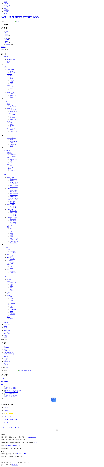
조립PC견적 (7, 324)
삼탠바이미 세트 (11, 138)
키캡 (11, 231)
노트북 (5, 67)
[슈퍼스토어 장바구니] (10, 393)
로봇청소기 (13, 154)
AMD (11, 263)
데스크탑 (9, 279)
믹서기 (11, 162)
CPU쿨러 (12, 271)
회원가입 (6, 3)
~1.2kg (11, 86)
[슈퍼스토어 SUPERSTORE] (10, 427)
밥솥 (11, 161)
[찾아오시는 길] (21, 454)
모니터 (5, 101)
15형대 (11, 289)
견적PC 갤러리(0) (8, 352)
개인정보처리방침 (8, 413)
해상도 (8, 121)
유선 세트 (12, 203)
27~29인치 (12, 116)
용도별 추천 (10, 108)
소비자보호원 (7, 416)
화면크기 (9, 113)
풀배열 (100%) (13, 179)
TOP (2, 384)
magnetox (7, 36)
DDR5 (11, 256)
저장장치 (9, 249)
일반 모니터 (13, 110)
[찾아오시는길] (32, 437)
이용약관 (6, 410)
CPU (11, 306)
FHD (11, 122)
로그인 (5, 2)
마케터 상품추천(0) (9, 354)
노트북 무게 (10, 85)
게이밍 (8, 61)
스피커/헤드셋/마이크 (12, 217)
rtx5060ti (7, 39)
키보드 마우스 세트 (12, 199)
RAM (11, 311)
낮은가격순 (7, 361)
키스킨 (11, 235)
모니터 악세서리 (11, 128)
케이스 (11, 312)
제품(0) (5, 346)
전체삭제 (3, 47)
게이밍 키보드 (10, 177)
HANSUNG (13, 72)
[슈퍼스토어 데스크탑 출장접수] (12, 390)
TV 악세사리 (10, 142)
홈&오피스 (9, 62)
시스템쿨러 (13, 272)
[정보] (35, 442)
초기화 (2, 378)
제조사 (8, 104)
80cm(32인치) (13, 139)
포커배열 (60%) (14, 187)
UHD (11, 126)
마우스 (11, 300)
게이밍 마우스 (10, 204)
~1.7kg (11, 88)
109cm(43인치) (13, 141)
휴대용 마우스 (13, 211)
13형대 (11, 286)
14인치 (11, 82)
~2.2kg (11, 89)
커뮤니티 (6, 6)
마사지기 (12, 170)
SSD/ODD (12, 314)
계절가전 (9, 164)
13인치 (11, 83)
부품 (8, 305)
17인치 (11, 77)
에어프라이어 (13, 159)
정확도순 (6, 356)
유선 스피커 (13, 219)
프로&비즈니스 (11, 59)
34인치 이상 (13, 119)
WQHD (12, 125)
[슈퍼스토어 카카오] (9, 396)
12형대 (11, 284)
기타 (8, 230)
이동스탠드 (13, 144)
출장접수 (6, 13)
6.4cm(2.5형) (13, 252)
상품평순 (6, 364)
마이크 (11, 225)
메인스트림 (13, 95)
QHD (11, 124)
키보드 (7, 31)
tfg (5, 32)
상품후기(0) (7, 350)
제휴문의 (6, 422)
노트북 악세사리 (14, 239)
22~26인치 (12, 114)
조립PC (6, 56)
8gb (6, 38)
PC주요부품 (7, 247)
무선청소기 (13, 156)
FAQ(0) (5, 349)
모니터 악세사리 (14, 241)
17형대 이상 (13, 290)
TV (4, 135)
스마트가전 (7, 150)
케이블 (11, 129)
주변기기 (6, 174)
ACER (11, 71)
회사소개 (6, 407)
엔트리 (11, 97)
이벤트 (5, 337)
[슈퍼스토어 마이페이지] (10, 387)
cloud (6, 34)
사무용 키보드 (10, 188)
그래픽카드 (10, 260)
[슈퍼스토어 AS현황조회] (11, 392)
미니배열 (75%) (14, 183)
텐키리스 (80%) (14, 182)
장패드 (11, 236)
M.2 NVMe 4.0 (13, 251)
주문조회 (6, 8)
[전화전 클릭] (14, 465)
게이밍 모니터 (13, 111)
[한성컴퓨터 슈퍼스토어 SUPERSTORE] (20, 17)
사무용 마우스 (10, 209)
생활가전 (9, 153)
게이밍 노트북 (10, 92)
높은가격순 (7, 363)
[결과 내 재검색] (24, 370)
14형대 (11, 287)
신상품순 (6, 360)
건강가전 (9, 169)
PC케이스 (9, 257)
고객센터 (6, 11)
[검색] (17, 21)
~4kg (11, 90)
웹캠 (8, 227)
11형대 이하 (13, 282)
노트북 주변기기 (14, 238)
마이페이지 (7, 5)
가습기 (11, 167)
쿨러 (8, 269)
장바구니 (6, 10)
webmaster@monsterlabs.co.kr (12, 445)
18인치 (11, 75)
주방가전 (9, 157)
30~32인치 (12, 117)
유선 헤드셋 (13, 222)
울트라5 (7, 44)
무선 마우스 (13, 207)
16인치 (11, 78)
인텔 (6, 42)
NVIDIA (12, 262)
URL (6, 367)
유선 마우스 (13, 206)
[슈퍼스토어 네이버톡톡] (10, 395)
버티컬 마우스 (13, 212)
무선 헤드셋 (13, 220)
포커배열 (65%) (14, 185)
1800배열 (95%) (14, 180)
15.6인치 (12, 80)
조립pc (6, 41)
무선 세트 (12, 201)
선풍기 (11, 165)
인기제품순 (7, 358)
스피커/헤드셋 (13, 303)
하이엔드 (12, 93)
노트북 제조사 (10, 69)
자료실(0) (6, 347)
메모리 (8, 254)
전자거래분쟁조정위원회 (10, 419)
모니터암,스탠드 (14, 131)
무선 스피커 (13, 223)
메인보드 (9, 265)
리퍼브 (5, 276)
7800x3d (7, 35)
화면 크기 (9, 74)
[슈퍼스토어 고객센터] (10, 388)
